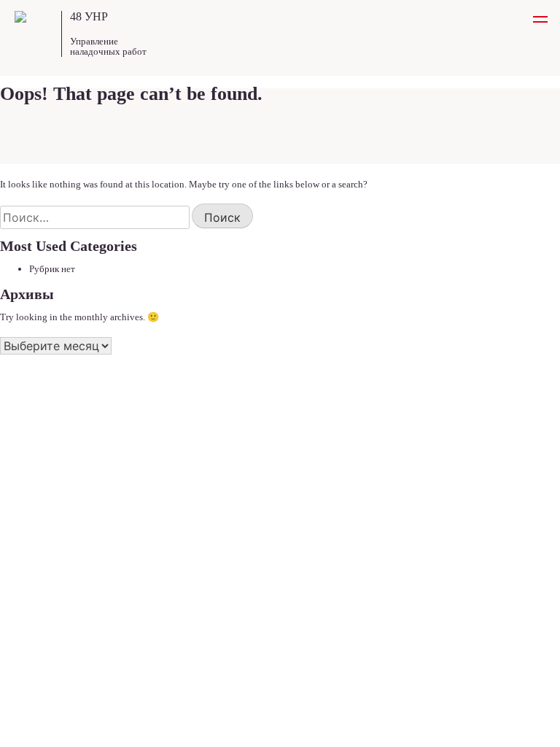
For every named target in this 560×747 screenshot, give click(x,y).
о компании (38, 474)
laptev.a (501, 713)
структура (36, 492)
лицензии (33, 509)
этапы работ (40, 457)
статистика (37, 527)
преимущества (44, 439)
